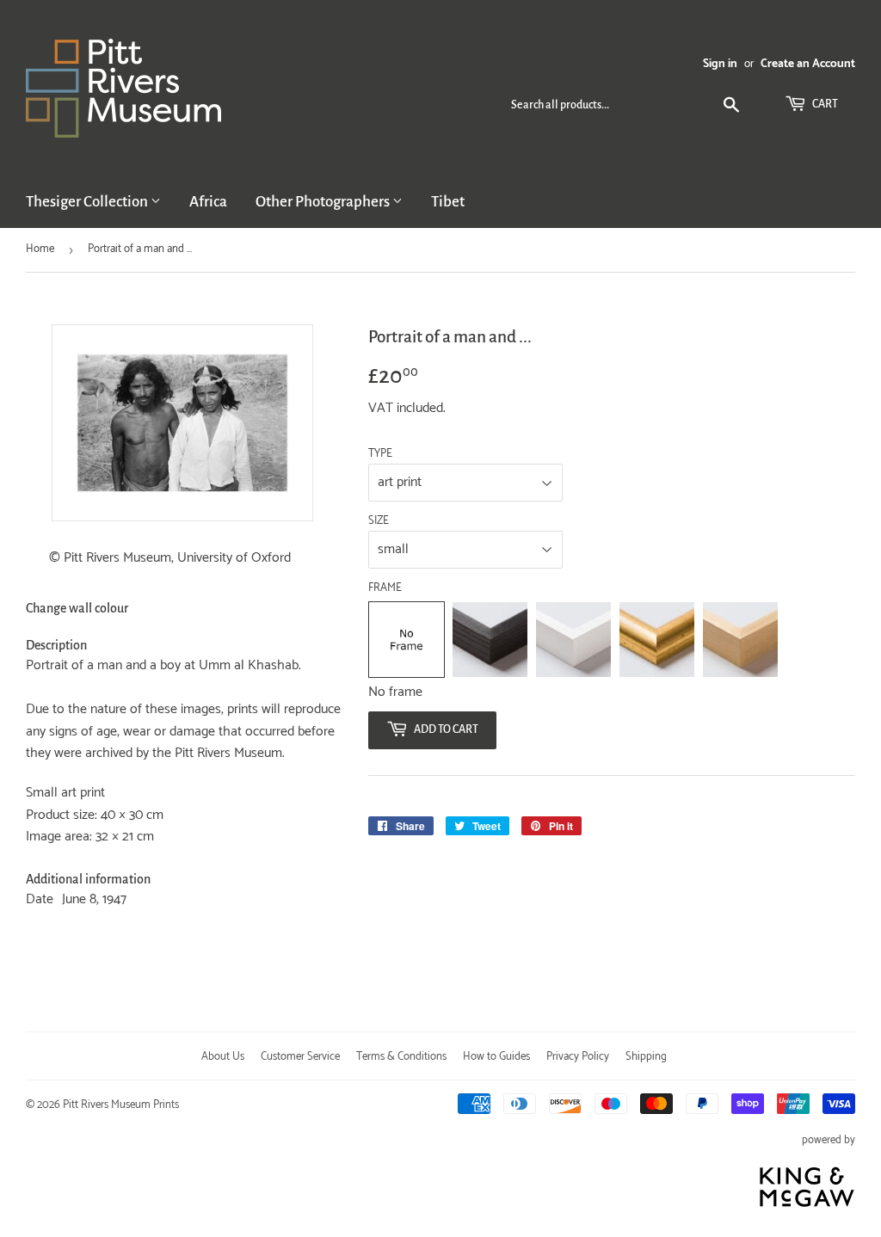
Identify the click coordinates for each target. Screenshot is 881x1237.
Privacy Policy (577, 1057)
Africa (208, 202)
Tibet (448, 202)
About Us (222, 1057)
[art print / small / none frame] (406, 639)
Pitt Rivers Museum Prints (121, 1105)
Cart (824, 104)
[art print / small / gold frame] (657, 639)
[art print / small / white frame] (573, 639)
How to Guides (496, 1057)
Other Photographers (324, 202)
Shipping (646, 1057)
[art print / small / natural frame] (740, 639)
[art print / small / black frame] (490, 639)
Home (40, 249)
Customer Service (300, 1057)
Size (378, 521)
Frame (385, 588)
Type (380, 454)
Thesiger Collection (88, 202)
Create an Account (808, 63)
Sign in (720, 63)
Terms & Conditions (401, 1057)
